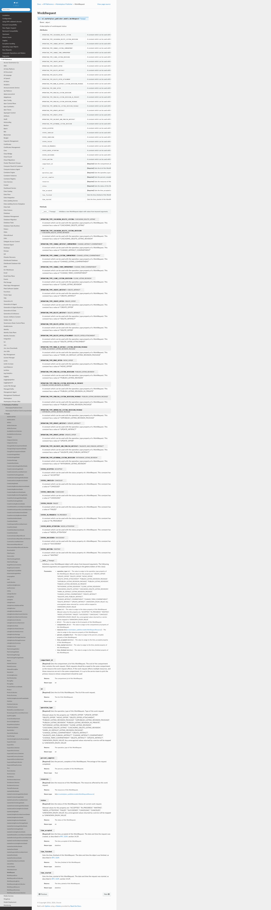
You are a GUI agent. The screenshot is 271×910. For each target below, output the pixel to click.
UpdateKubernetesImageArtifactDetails (18, 805)
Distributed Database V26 (12, 263)
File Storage (7, 282)
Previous (43, 894)
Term (8, 768)
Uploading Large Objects (10, 47)
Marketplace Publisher (11, 405)
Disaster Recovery (9, 257)
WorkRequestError (12, 875)
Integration (7, 339)
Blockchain (7, 135)
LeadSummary (11, 588)
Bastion (6, 125)
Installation (6, 15)
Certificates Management (12, 147)
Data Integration (9, 197)
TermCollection (11, 771)
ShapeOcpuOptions (12, 727)
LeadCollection (11, 582)
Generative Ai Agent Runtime (13, 307)
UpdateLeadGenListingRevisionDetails (17, 808)
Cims (5, 150)
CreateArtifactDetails (13, 463)
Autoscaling (7, 122)
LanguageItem (11, 576)
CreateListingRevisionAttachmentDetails (18, 486)
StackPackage (11, 736)
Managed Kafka (9, 389)
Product (9, 689)
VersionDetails (11, 866)
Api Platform (8, 91)
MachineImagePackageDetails (15, 657)
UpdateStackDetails (12, 849)
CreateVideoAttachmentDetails (15, 530)
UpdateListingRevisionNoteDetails (16, 820)
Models (8, 414)
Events (6, 279)
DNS (5, 266)
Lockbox (6, 370)
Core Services (8, 182)
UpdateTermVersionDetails (14, 858)
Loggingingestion (9, 379)
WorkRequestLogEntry (13, 881)
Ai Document (8, 72)
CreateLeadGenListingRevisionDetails (17, 480)
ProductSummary (12, 695)
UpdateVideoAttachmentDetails (16, 861)
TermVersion (10, 776)
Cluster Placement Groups (12, 163)
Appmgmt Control (9, 113)
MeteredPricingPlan (12, 669)
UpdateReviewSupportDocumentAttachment (19, 837)
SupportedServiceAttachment (15, 759)
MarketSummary (11, 666)
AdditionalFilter (11, 416)
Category (9, 437)
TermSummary (11, 773)
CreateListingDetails (12, 483)
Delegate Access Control (12, 241)
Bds (5, 132)
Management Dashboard (12, 395)
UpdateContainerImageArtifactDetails (17, 794)
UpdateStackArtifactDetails (14, 846)
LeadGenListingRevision (13, 585)
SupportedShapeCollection (14, 762)
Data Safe (7, 207)
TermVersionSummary (13, 785)
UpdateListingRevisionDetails (15, 817)
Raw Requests (7, 50)
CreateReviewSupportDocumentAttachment (19, 509)
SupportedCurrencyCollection (15, 753)
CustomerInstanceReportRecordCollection (19, 538)
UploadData (10, 863)
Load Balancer (8, 367)
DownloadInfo (11, 550)
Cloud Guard (8, 157)
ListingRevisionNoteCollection (15, 628)
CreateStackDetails (12, 521)
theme (58, 906)
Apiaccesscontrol (9, 94)
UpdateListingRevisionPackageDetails (17, 823)
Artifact (9, 422)
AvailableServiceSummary (14, 434)
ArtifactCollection (12, 425)
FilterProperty (11, 553)
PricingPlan (10, 681)
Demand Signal (9, 245)
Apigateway (7, 97)
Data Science (8, 210)
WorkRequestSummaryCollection (16, 892)
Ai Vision (6, 81)
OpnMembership (12, 678)
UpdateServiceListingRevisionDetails (17, 843)
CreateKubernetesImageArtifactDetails (17, 477)
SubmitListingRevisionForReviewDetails (18, 739)
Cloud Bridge (8, 154)
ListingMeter (10, 596)
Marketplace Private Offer (12, 401)
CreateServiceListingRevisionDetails (17, 515)
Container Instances (10, 175)
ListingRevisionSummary (14, 643)
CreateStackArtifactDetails (14, 518)
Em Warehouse (9, 270)
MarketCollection (12, 663)
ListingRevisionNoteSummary (15, 631)
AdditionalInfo (11, 419)
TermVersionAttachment (13, 779)
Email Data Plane (9, 276)
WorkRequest (11, 872)
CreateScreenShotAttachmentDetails (17, 512)
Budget (6, 138)
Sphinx (47, 906)
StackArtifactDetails (12, 733)
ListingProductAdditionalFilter (15, 605)
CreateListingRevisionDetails (15, 489)
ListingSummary (11, 646)
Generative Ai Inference (11, 313)
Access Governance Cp (11, 62)
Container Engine (9, 172)
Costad (6, 185)
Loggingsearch (8, 383)
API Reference (7, 59)
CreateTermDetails (12, 527)
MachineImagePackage (13, 654)
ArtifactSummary (11, 428)
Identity (6, 329)
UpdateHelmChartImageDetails (15, 802)
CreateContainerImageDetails (15, 469)
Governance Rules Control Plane (14, 323)
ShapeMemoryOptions (13, 724)
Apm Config (7, 100)
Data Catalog (8, 191)
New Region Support (9, 28)
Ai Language (8, 75)
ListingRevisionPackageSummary (16, 640)
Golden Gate (8, 320)
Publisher (9, 701)
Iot (5, 342)
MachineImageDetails (13, 651)
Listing (9, 591)
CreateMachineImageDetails (15, 501)
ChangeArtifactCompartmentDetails (17, 445)
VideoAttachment (12, 869)
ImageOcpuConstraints (13, 567)
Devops (6, 251)
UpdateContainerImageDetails (15, 797)
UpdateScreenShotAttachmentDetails (17, 840)
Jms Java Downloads (10, 348)
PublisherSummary (12, 707)
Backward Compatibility (10, 31)
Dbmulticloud (8, 235)
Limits (6, 361)
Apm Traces (7, 110)
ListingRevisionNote (12, 625)
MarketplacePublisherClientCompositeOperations (19, 411)
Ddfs (5, 238)
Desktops (7, 248)
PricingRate (10, 683)
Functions (7, 292)
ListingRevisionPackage (13, 634)
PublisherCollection (12, 704)
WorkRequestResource (13, 887)
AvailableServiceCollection (14, 431)
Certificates (7, 144)
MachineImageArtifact (13, 649)
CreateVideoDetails (12, 533)
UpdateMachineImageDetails (15, 829)
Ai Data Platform (9, 69)
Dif (5, 254)
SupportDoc (10, 744)
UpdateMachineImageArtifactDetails (17, 826)
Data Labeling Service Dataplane (14, 204)
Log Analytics (8, 373)
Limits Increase (8, 364)
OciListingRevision (12, 675)
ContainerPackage (12, 460)
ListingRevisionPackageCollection (16, 637)
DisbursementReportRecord (15, 544)
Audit (5, 119)
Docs (39, 4)
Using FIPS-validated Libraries (12, 21)
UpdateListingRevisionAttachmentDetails (18, 814)
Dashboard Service (10, 188)
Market (9, 660)
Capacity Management (11, 141)
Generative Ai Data (10, 310)
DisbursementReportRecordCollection (17, 547)
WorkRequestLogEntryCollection (16, 884)
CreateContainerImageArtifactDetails (17, 466)
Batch (6, 128)
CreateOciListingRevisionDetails (16, 504)
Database (7, 213)
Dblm (5, 232)
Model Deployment (10, 902)
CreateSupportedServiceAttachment (17, 524)
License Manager (9, 357)
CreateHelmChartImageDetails (15, 474)
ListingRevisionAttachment (14, 611)
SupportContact (11, 742)
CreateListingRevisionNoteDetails (16, 492)
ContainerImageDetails (13, 457)
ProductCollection (12, 692)
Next (106, 894)
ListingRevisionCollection (14, 620)
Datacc (6, 229)
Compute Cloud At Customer (13, 166)
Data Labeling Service (11, 201)
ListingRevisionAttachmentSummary (17, 617)
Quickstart (5, 34)
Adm (5, 66)
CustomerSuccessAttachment (15, 541)
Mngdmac (7, 899)
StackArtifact (10, 730)
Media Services (8, 896)
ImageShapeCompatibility (14, 570)
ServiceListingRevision (13, 721)
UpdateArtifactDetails (13, 791)
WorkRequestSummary (13, 890)
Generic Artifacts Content (12, 317)
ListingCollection (11, 593)
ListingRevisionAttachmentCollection (17, 614)
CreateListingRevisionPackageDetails (17, 495)
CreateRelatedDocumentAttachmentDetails (19, 506)
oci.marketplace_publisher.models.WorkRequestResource (75, 794)
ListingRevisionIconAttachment (15, 622)
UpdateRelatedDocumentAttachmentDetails (19, 834)
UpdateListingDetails (13, 811)
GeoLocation (10, 556)
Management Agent (10, 392)
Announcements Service (11, 88)
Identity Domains (9, 336)
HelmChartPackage (12, 562)
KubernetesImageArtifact (14, 573)
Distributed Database (11, 260)
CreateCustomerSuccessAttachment (17, 472)
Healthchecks (8, 326)
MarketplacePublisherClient (14, 408)
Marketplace (8, 398)
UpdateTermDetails (12, 855)
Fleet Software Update (11, 288)
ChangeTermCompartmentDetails (16, 451)
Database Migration (10, 219)
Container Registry (10, 179)
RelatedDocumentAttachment (15, 710)
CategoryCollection (12, 440)
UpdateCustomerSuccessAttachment (17, 800)
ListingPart (10, 599)
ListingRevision (11, 608)
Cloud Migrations (9, 160)
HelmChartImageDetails (13, 559)
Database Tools (9, 223)
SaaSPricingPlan (11, 715)
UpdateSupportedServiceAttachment (17, 852)
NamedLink (10, 672)
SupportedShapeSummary (14, 765)
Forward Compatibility (9, 25)
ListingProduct (11, 602)
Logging (4, 40)
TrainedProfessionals (12, 788)
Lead (8, 579)
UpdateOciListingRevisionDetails (16, 832)
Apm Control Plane (10, 103)
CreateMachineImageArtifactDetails (17, 498)
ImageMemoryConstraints (14, 564)
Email (5, 273)
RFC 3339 (64, 836)
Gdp (5, 298)
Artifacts (6, 116)
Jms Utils (7, 351)
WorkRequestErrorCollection (15, 878)
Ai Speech (7, 78)
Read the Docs (75, 906)
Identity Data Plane (10, 332)
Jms (5, 345)
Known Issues (6, 37)
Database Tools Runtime (12, 226)
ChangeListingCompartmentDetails (16, 448)
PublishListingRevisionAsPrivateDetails (17, 698)
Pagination (5, 56)
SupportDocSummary (13, 750)
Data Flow (7, 194)
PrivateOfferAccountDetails (14, 686)
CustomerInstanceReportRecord (16, 535)
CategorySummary (12, 443)
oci (16, 3)
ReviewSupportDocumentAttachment (17, 713)
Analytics (7, 84)
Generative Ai (8, 301)
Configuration (6, 18)
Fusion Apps (8, 295)
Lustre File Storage (10, 386)
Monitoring (7, 905)
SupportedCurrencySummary (15, 756)
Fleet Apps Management (12, 285)
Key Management (9, 354)
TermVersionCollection (13, 782)
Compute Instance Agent (12, 169)
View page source (103, 4)
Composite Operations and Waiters (13, 53)
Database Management (11, 216)
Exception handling (8, 43)
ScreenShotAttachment (13, 718)
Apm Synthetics (9, 106)
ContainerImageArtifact (13, 454)
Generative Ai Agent (10, 304)
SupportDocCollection (13, 747)
